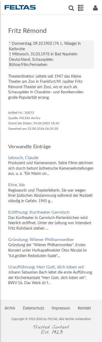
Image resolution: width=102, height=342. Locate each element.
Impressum (61, 308)
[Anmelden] (95, 8)
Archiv (10, 308)
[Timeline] (81, 8)
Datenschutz (33, 308)
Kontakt (84, 308)
